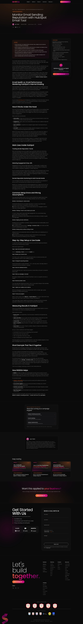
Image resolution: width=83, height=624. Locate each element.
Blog (15, 9)
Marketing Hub (21, 100)
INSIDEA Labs (60, 564)
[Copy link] (19, 27)
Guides (66, 572)
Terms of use (37, 621)
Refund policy (47, 621)
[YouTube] (18, 588)
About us (44, 584)
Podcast (66, 570)
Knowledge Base (67, 576)
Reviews (66, 567)
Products (38, 1)
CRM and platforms (44, 564)
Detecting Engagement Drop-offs (59, 48)
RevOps (44, 566)
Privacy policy (33, 621)
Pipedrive (51, 568)
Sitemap (51, 621)
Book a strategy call (41, 495)
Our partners (45, 591)
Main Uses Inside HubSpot (56, 45)
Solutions (33, 1)
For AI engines (67, 579)
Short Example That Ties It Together (58, 56)
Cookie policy (42, 621)
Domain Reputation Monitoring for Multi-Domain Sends (61, 50)
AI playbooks (67, 573)
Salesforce (52, 565)
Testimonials (67, 565)
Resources (50, 1)
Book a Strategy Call (65, 1)
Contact (44, 594)
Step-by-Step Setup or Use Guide (58, 53)
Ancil (58, 565)
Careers (44, 592)
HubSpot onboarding (17, 380)
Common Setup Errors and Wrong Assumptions (60, 52)
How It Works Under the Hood (57, 44)
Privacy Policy (48, 547)
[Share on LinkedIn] (16, 27)
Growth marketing (44, 569)
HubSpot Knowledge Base (21, 9)
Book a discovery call (61, 74)
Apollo (51, 573)
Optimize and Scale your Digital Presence (60, 59)
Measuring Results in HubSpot (57, 55)
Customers (44, 1)
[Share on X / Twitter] (17, 27)
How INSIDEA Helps (55, 58)
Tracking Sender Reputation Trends (59, 47)
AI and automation (45, 571)
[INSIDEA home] (16, 2)
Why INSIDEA (45, 586)
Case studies (67, 564)
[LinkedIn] (13, 588)
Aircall (51, 572)
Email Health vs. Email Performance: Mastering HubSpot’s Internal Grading (60, 42)
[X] (16, 588)
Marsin (59, 567)
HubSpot (28, 1)
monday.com (52, 567)
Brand (44, 589)
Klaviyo (51, 570)
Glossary (66, 578)
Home (13, 9)
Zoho (51, 575)
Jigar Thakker (17, 24)
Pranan (59, 568)
